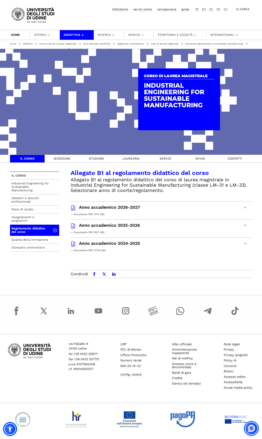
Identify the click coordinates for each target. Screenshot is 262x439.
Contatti (234, 158)
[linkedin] (71, 315)
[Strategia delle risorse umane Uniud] (76, 419)
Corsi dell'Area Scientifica (96, 43)
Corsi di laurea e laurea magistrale (57, 43)
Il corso (27, 158)
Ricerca (104, 35)
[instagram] (125, 315)
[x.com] (43, 315)
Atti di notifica (182, 358)
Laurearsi (131, 158)
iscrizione (61, 158)
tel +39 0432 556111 (83, 354)
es (211, 9)
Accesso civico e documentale (184, 365)
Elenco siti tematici (186, 383)
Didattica (72, 35)
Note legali (232, 344)
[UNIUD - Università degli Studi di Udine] (33, 14)
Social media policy (238, 387)
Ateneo (40, 35)
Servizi (134, 35)
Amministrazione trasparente (184, 351)
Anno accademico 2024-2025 (109, 243)
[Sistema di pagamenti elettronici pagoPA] (182, 419)
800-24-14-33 (130, 366)
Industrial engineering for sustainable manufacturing (214, 43)
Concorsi (230, 366)
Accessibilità (233, 382)
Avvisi (200, 158)
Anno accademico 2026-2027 (109, 207)
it (197, 9)
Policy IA (230, 360)
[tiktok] (235, 315)
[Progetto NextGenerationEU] (129, 419)
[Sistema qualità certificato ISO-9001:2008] (23, 419)
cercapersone (166, 9)
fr (218, 9)
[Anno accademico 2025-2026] (245, 225)
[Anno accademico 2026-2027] (245, 207)
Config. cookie (130, 374)
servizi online (142, 9)
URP (123, 344)
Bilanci (229, 371)
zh (225, 9)
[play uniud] (153, 315)
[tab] (27, 158)
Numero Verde (131, 360)
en (204, 9)
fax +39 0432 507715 (84, 359)
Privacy (229, 349)
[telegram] (207, 315)
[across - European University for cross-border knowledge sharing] (236, 419)
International (222, 35)
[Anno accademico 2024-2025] (245, 243)
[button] (10, 429)
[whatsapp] (180, 315)
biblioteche (120, 9)
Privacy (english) (235, 355)
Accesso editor (235, 377)
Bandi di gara (181, 372)
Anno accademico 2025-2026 (109, 225)
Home (15, 35)
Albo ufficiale (182, 344)
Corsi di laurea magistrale (164, 43)
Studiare (96, 158)
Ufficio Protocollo (133, 355)
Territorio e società (175, 35)
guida (185, 9)
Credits (177, 378)
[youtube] (98, 315)
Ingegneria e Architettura (130, 43)
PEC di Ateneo (130, 349)
